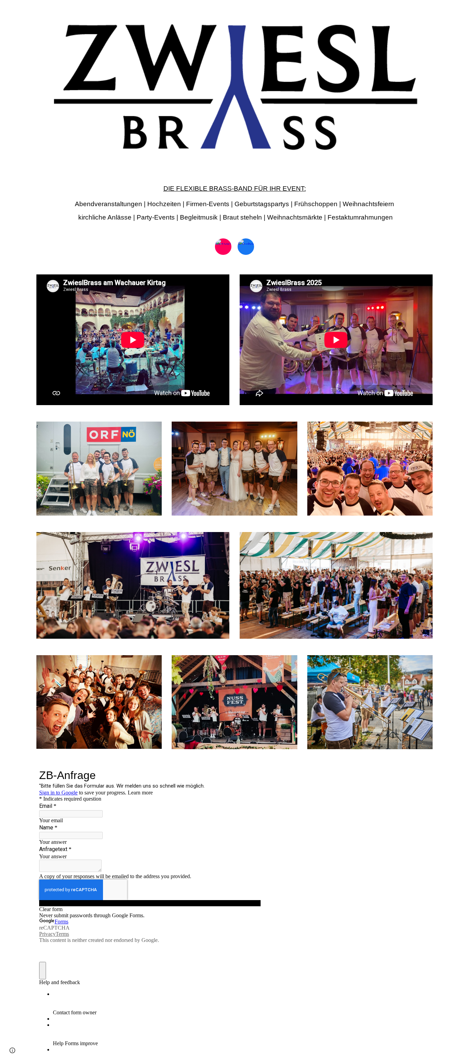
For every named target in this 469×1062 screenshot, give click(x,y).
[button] (12, 1050)
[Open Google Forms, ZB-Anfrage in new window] (250, 774)
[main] (234, 200)
